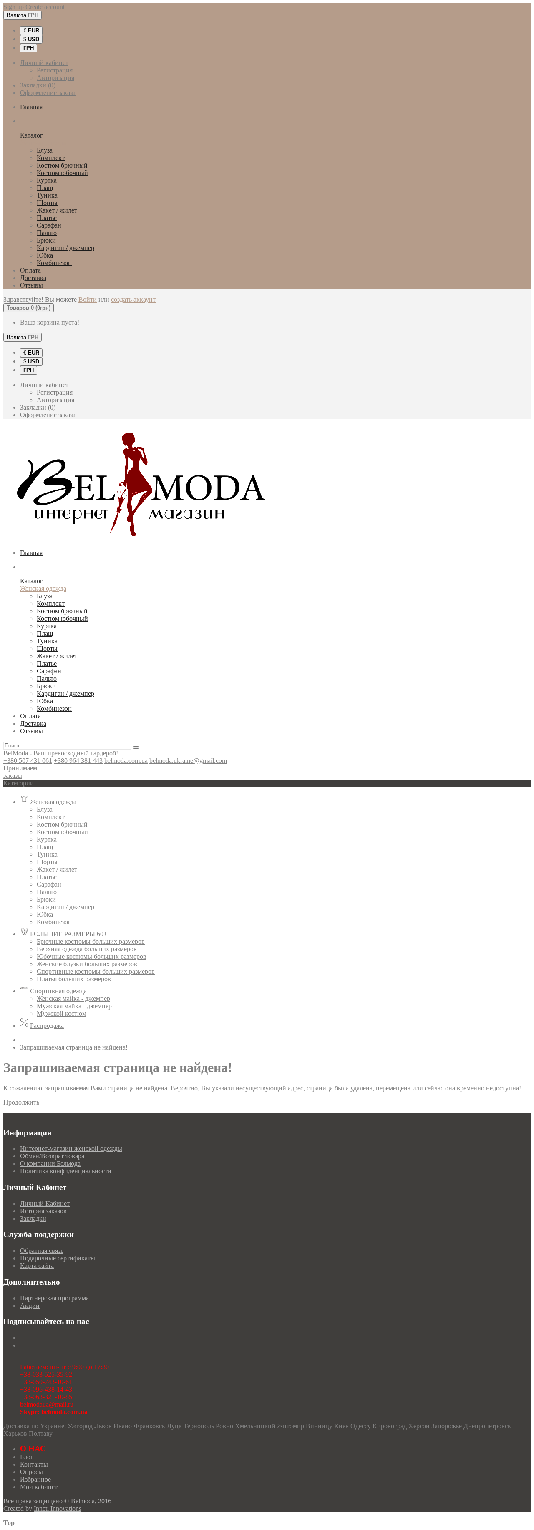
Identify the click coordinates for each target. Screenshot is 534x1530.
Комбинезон (54, 262)
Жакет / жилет (57, 210)
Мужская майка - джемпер (74, 1006)
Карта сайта (37, 1265)
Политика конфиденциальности (65, 1171)
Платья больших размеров (74, 978)
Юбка (45, 255)
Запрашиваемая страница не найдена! (74, 1047)
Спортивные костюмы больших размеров (96, 971)
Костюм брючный (62, 165)
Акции (30, 1305)
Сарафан (49, 225)
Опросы (31, 1471)
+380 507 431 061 (27, 760)
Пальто (47, 232)
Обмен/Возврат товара (52, 1156)
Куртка (47, 180)
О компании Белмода (50, 1163)
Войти (87, 299)
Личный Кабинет (45, 1203)
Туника (47, 195)
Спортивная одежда (58, 991)
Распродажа (47, 1025)
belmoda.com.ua (126, 760)
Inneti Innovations (57, 1508)
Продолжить (21, 1102)
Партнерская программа (54, 1298)
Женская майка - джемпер (73, 998)
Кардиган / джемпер (65, 247)
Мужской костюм (61, 1013)
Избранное (35, 1479)
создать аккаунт (133, 299)
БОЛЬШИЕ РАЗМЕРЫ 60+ (68, 934)
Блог (26, 1456)
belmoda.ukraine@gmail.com (188, 760)
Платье (47, 217)
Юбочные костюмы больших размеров (91, 956)
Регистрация (55, 70)
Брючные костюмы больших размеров (91, 941)
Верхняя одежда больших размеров (87, 948)
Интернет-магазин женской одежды (71, 1148)
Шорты (47, 202)
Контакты (34, 1464)
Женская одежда (43, 142)
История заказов (43, 1211)
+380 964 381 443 (78, 760)
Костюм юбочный (62, 172)
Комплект (51, 157)
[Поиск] (136, 747)
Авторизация (55, 77)
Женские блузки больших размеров (87, 964)
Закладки (33, 1218)
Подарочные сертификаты (57, 1258)
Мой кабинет (39, 1486)
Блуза (45, 150)
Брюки (46, 240)
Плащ (45, 187)
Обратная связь (41, 1250)
